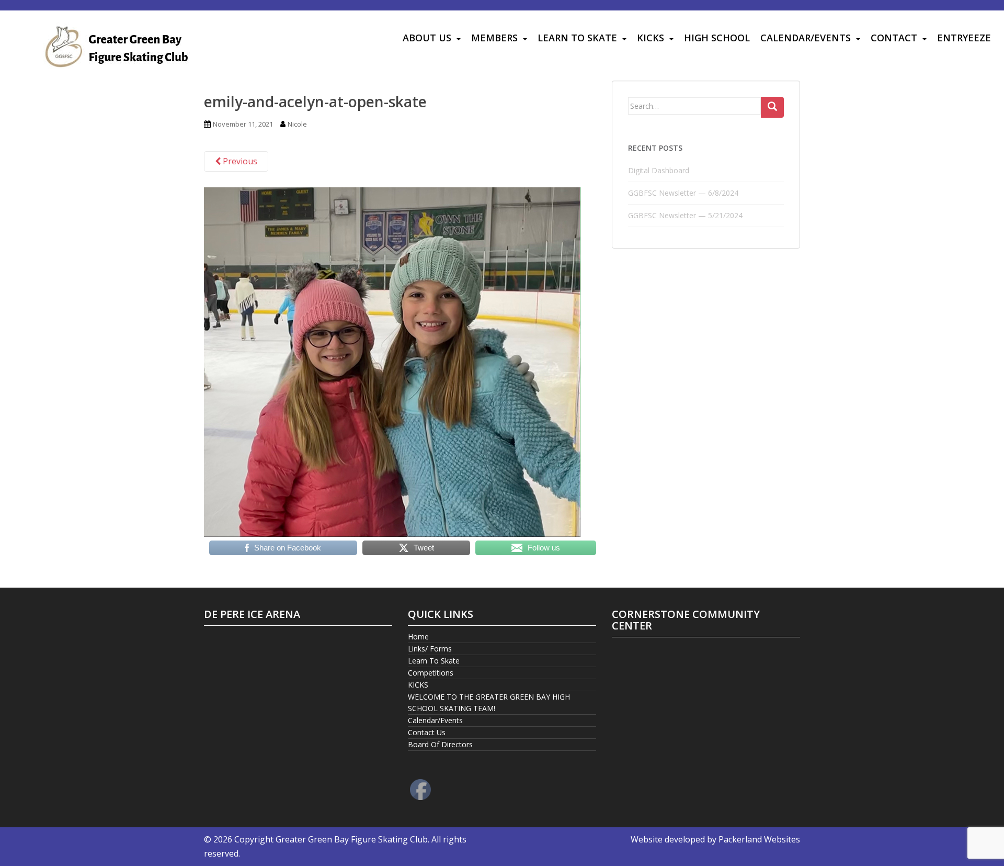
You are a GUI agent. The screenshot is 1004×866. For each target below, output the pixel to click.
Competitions (430, 673)
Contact (894, 37)
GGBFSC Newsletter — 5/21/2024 (685, 215)
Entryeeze (964, 37)
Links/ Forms (430, 649)
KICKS (650, 37)
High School (717, 37)
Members (494, 37)
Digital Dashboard (658, 170)
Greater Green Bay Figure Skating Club (352, 839)
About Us (427, 37)
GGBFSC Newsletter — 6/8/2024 (683, 193)
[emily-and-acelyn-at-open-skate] (392, 361)
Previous (239, 161)
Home (418, 637)
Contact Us (427, 732)
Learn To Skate (577, 37)
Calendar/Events (805, 37)
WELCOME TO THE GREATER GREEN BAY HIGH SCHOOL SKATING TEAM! (489, 702)
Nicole (297, 124)
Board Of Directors (440, 744)
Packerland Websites (759, 839)
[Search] (772, 107)
